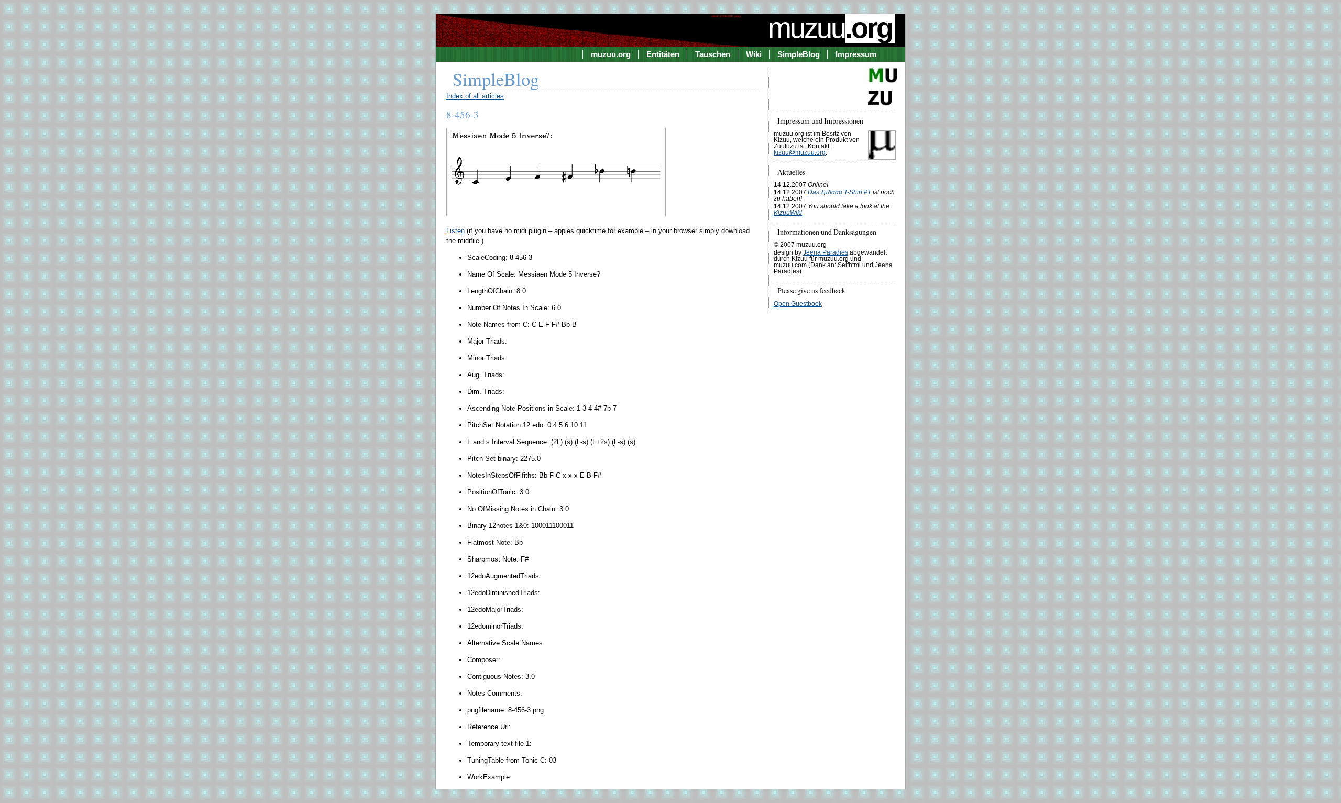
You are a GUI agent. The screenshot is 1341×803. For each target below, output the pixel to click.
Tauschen (712, 54)
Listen (455, 231)
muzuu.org (611, 54)
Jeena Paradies (825, 252)
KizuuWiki (788, 213)
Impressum (856, 54)
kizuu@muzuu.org (800, 152)
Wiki (754, 54)
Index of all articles (475, 96)
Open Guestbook (798, 304)
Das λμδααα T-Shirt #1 (839, 192)
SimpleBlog (798, 54)
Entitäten (662, 54)
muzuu (830, 27)
